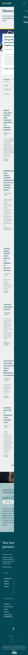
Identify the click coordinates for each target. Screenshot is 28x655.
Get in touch (8, 502)
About (6, 573)
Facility (6, 612)
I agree (14, 652)
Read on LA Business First (8, 228)
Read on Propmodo (7, 396)
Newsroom (7, 79)
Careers (6, 584)
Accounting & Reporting (8, 616)
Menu (24, 3)
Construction (8, 607)
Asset (6, 609)
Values (6, 586)
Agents (6, 581)
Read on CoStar (6, 159)
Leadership (8, 578)
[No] (26, 649)
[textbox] (9, 85)
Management (8, 598)
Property (7, 604)
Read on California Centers (7, 344)
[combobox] (10, 85)
